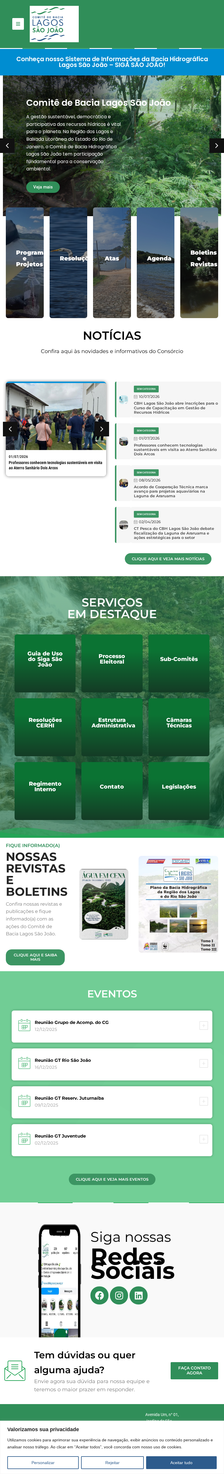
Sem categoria (146, 388)
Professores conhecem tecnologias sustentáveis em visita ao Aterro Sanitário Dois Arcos (55, 465)
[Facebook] (99, 1295)
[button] (216, 145)
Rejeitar (112, 1462)
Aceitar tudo (181, 1462)
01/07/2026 (18, 456)
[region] (112, 1447)
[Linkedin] (139, 1295)
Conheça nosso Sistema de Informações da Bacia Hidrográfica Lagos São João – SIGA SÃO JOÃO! (112, 62)
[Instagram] (119, 1295)
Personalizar (43, 1462)
